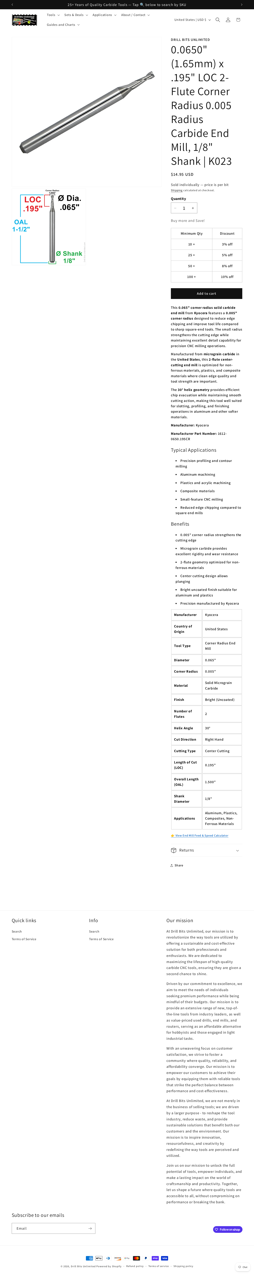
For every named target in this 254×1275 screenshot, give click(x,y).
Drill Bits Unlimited (83, 1266)
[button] (53, 15)
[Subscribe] (90, 1228)
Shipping (177, 190)
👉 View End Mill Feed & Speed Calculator (199, 835)
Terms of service (158, 1266)
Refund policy (135, 1266)
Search (17, 931)
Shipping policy (183, 1266)
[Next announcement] (242, 4)
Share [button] (179, 865)
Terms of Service (24, 939)
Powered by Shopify (109, 1266)
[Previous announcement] (12, 4)
